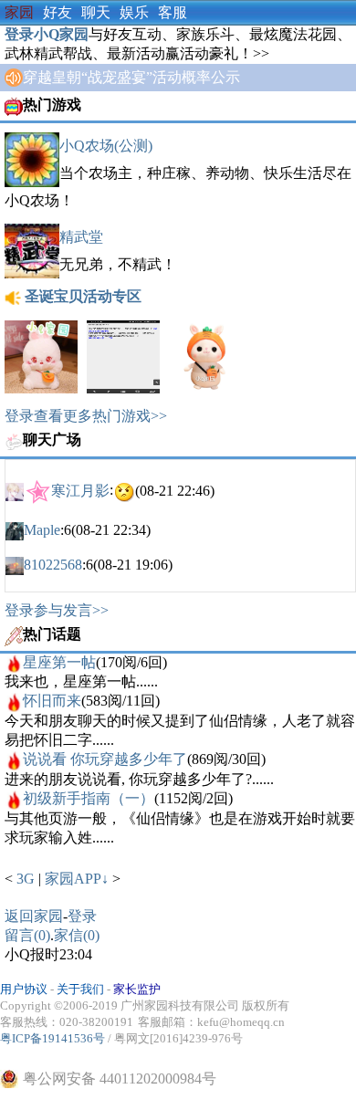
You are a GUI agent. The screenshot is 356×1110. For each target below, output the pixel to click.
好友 (57, 12)
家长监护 (137, 989)
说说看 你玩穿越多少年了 (105, 759)
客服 (172, 12)
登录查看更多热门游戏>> (86, 416)
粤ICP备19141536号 (52, 1038)
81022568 (53, 564)
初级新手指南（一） (88, 798)
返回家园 (34, 916)
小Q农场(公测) (105, 145)
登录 (82, 916)
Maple (42, 530)
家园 (19, 12)
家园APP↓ (77, 878)
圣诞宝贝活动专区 (83, 296)
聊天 (95, 12)
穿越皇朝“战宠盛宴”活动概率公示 (131, 77)
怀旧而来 (52, 700)
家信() (76, 935)
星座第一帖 (59, 662)
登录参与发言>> (57, 610)
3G (27, 878)
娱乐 (134, 12)
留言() (27, 935)
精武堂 (81, 237)
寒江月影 (80, 489)
